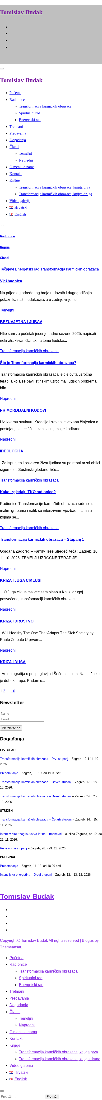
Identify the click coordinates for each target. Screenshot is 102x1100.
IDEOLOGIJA (11, 451)
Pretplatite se (11, 728)
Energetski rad (30, 120)
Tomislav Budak (21, 12)
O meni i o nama (21, 167)
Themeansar (10, 947)
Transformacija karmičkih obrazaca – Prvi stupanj (34, 759)
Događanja (17, 140)
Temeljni (25, 153)
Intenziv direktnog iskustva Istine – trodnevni (31, 834)
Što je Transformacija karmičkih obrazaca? (38, 363)
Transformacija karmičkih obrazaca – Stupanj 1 (42, 539)
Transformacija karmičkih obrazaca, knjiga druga (55, 194)
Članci (14, 147)
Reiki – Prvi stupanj (13, 848)
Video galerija (19, 201)
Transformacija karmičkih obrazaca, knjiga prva (54, 187)
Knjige (14, 180)
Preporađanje (9, 773)
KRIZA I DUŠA (13, 662)
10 (13, 691)
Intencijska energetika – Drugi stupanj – (27, 874)
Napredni (26, 160)
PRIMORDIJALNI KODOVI (23, 410)
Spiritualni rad (29, 113)
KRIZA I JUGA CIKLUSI (20, 580)
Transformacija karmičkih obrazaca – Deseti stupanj (35, 796)
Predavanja (17, 133)
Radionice (17, 100)
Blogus (88, 940)
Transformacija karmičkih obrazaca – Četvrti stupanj (36, 819)
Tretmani (16, 127)
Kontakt (15, 174)
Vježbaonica (11, 281)
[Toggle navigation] (2, 68)
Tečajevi (7, 269)
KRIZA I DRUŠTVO (16, 621)
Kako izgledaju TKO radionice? (28, 492)
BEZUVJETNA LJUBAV (21, 322)
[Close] (2, 1091)
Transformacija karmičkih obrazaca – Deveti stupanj (35, 782)
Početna (15, 93)
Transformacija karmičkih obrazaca (45, 106)
